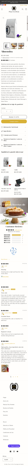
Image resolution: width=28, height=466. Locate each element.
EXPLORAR (14, 216)
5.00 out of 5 (18, 230)
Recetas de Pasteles (8, 408)
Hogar (4, 397)
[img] (4, 263)
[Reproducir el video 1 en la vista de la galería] (21, 46)
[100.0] (13, 250)
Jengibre (3, 169)
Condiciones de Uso (8, 432)
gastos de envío (6, 57)
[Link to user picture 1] (5, 279)
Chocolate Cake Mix (6, 188)
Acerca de (5, 401)
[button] (2, 9)
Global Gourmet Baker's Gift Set (20, 189)
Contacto (5, 436)
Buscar (5, 422)
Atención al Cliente (8, 425)
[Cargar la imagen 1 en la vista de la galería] (7, 46)
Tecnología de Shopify (19, 464)
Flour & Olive (11, 464)
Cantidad (3, 108)
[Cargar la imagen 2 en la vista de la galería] (14, 46)
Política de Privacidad (8, 429)
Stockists (5, 415)
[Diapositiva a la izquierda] (1, 46)
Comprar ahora (14, 121)
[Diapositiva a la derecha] (26, 46)
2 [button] (13, 376)
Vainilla (16, 169)
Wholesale (5, 439)
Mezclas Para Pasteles (8, 404)
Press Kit (5, 411)
